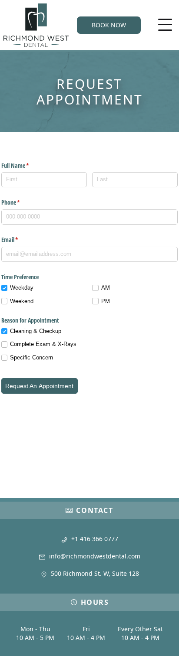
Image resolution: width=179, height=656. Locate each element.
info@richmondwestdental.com (94, 556)
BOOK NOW (109, 25)
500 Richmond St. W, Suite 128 (95, 573)
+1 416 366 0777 (94, 539)
